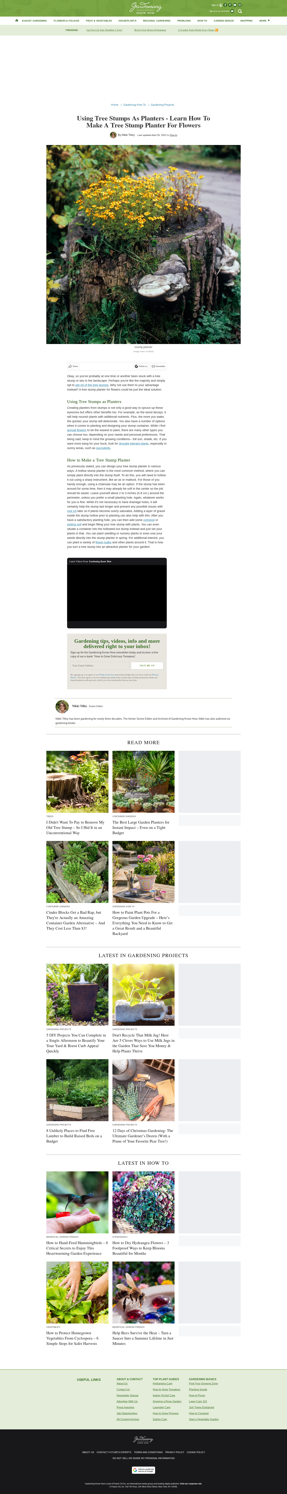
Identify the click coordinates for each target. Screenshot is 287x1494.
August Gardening (34, 20)
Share (75, 366)
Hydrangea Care (162, 1383)
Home (114, 104)
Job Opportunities (127, 1413)
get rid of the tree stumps (91, 385)
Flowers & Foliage (66, 20)
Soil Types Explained (201, 1407)
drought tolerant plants (134, 443)
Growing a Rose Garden (167, 1401)
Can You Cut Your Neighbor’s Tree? (104, 30)
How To (202, 20)
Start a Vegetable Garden (204, 1419)
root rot (72, 511)
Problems (184, 20)
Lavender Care (161, 1407)
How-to (173, 135)
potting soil (74, 524)
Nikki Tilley (128, 135)
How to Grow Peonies (166, 1413)
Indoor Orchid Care (164, 1395)
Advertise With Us (127, 1401)
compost (149, 520)
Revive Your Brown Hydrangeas (150, 30)
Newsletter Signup (127, 1395)
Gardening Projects (162, 104)
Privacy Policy (174, 1452)
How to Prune (197, 1395)
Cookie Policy (196, 1452)
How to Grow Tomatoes (166, 1389)
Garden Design (224, 20)
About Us (122, 1383)
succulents (103, 448)
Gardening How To (134, 104)
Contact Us (123, 1389)
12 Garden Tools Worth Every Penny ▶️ (198, 30)
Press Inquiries (125, 1407)
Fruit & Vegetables (99, 20)
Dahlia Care (160, 1419)
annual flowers (76, 430)
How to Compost (199, 1413)
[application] (117, 593)
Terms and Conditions (148, 1452)
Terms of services (107, 675)
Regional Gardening (157, 20)
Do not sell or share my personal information (144, 1458)
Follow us (143, 366)
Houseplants (127, 20)
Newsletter (160, 366)
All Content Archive (128, 1419)
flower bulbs (103, 542)
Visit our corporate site (191, 1484)
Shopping (246, 20)
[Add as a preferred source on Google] (143, 1470)
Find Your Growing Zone (203, 1383)
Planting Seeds (198, 1389)
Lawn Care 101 (198, 1401)
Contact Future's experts (114, 1452)
